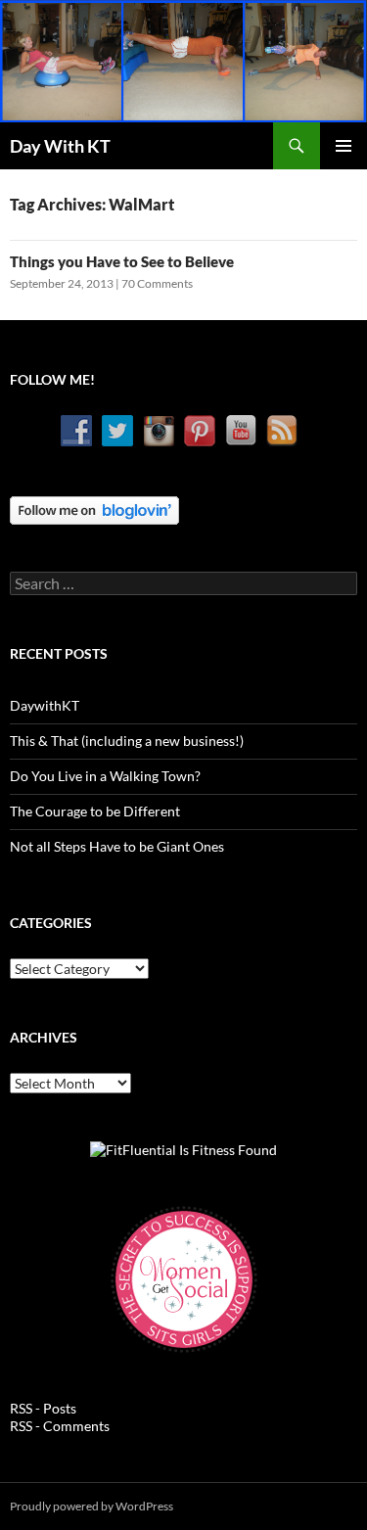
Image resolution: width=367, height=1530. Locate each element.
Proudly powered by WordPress (91, 1506)
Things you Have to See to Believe (122, 261)
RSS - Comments (60, 1425)
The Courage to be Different (95, 811)
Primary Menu (343, 145)
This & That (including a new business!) (127, 740)
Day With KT (60, 146)
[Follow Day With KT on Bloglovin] (94, 508)
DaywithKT (44, 705)
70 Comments (157, 283)
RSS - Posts (43, 1408)
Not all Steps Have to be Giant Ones (117, 846)
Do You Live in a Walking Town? (105, 775)
